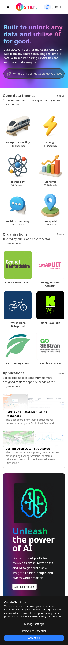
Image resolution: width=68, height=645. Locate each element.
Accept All (34, 638)
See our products (24, 586)
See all (61, 96)
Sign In (57, 6)
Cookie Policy (38, 616)
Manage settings (34, 624)
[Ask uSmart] (47, 7)
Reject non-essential (34, 631)
